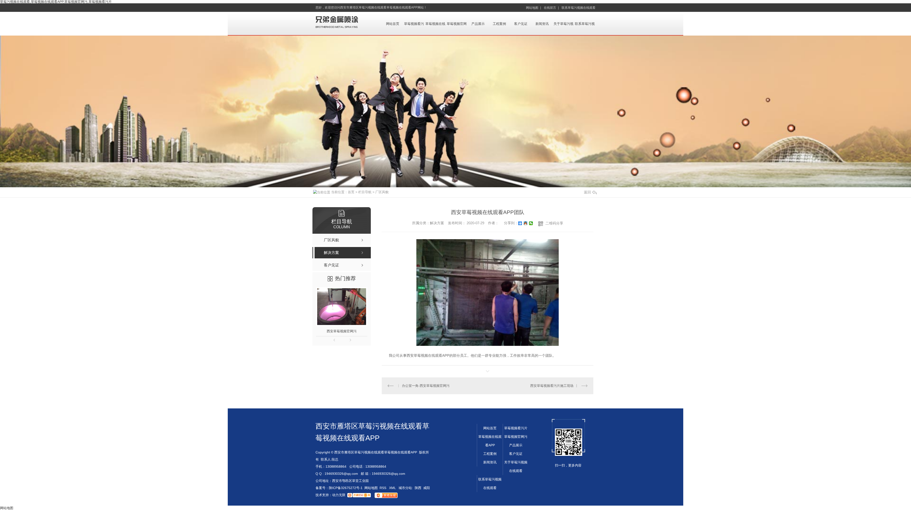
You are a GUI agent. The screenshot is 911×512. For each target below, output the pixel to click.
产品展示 (478, 24)
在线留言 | (551, 7)
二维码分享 (554, 223)
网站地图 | (533, 7)
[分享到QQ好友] (526, 223)
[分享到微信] (531, 223)
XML (393, 488)
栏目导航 (365, 192)
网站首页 (392, 24)
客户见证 (520, 24)
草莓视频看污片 (515, 428)
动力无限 (338, 495)
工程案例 (499, 24)
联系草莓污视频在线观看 (578, 7)
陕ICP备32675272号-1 (346, 488)
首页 (351, 192)
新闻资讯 (542, 24)
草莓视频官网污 (515, 437)
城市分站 (405, 488)
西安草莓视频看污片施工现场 (551, 386)
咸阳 (426, 488)
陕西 (418, 488)
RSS (383, 488)
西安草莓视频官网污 (342, 331)
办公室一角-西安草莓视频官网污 (426, 386)
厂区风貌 (382, 192)
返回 (587, 192)
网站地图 (371, 488)
